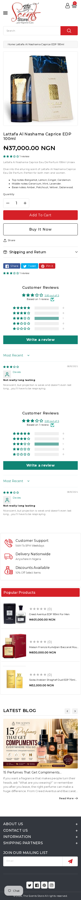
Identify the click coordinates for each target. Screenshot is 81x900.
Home (11, 44)
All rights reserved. (55, 895)
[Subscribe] (70, 861)
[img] (11, 366)
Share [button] (11, 240)
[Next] (75, 711)
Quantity (8, 194)
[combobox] (40, 30)
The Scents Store (33, 895)
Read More (66, 798)
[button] (11, 156)
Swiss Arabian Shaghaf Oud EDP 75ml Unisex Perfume (52, 681)
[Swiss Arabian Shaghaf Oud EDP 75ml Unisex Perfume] (14, 679)
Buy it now (40, 229)
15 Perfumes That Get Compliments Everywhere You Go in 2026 (31, 774)
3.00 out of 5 (51, 295)
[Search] (69, 30)
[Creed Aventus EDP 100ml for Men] (14, 613)
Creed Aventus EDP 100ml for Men (49, 614)
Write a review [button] (40, 340)
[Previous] (67, 711)
